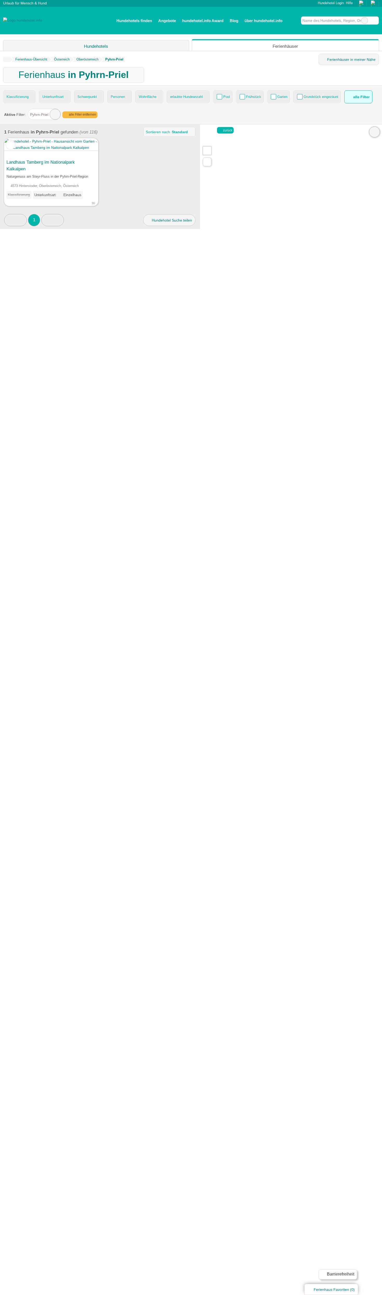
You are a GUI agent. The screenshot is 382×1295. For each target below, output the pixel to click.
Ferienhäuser (285, 46)
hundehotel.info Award (202, 20)
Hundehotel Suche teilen (171, 220)
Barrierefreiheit (340, 1274)
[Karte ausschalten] (374, 131)
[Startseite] (6, 59)
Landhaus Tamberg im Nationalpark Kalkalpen (40, 165)
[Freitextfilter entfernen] (364, 20)
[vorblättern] (85, 147)
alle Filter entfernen (82, 114)
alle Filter (361, 97)
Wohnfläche (147, 97)
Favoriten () (334, 1289)
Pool (226, 97)
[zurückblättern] (17, 147)
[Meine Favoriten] (293, 20)
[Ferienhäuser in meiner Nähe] (207, 162)
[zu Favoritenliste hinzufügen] (10, 144)
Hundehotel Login (330, 3)
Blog (234, 20)
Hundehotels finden (134, 20)
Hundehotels (96, 46)
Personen (118, 97)
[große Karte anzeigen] (207, 150)
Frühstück (253, 97)
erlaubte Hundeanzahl (186, 97)
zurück (227, 130)
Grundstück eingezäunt (321, 97)
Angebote (167, 20)
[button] (15, 220)
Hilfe (349, 3)
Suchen (375, 20)
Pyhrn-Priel (39, 114)
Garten (282, 97)
